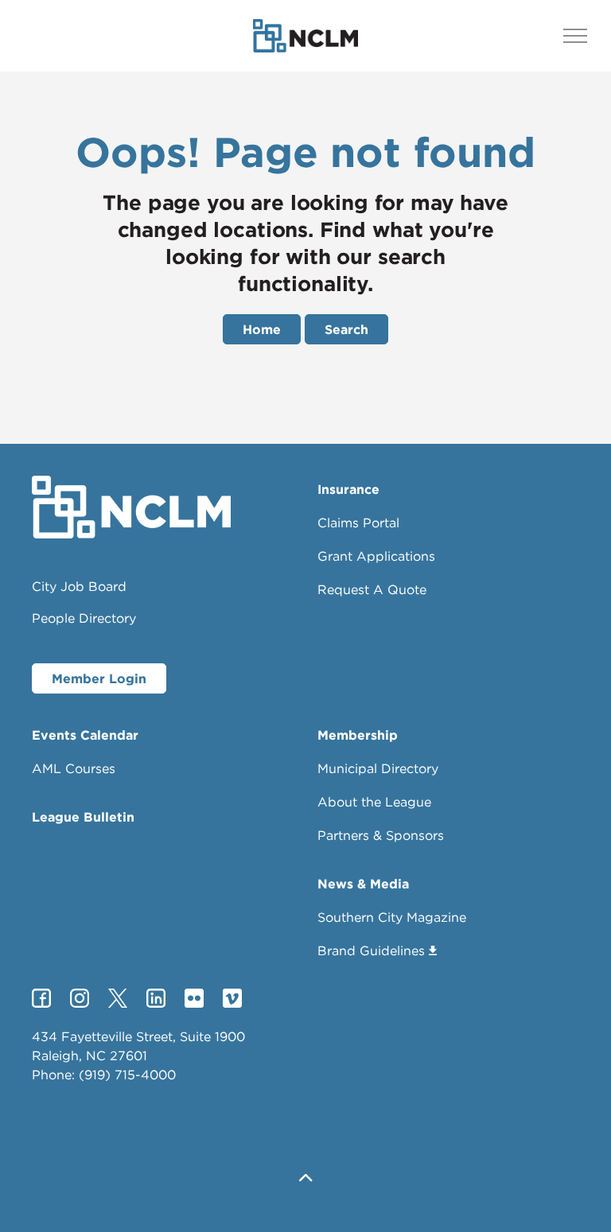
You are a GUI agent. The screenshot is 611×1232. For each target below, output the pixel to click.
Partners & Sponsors (380, 835)
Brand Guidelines (371, 950)
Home (262, 329)
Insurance (348, 489)
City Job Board (79, 586)
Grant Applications (376, 556)
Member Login (99, 678)
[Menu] (575, 36)
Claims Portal (358, 522)
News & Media (363, 883)
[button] (305, 1178)
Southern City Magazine (391, 917)
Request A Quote (371, 589)
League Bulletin (83, 817)
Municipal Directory (377, 768)
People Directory (84, 618)
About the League (374, 802)
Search (346, 329)
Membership (357, 735)
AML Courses (73, 768)
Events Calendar (85, 735)
